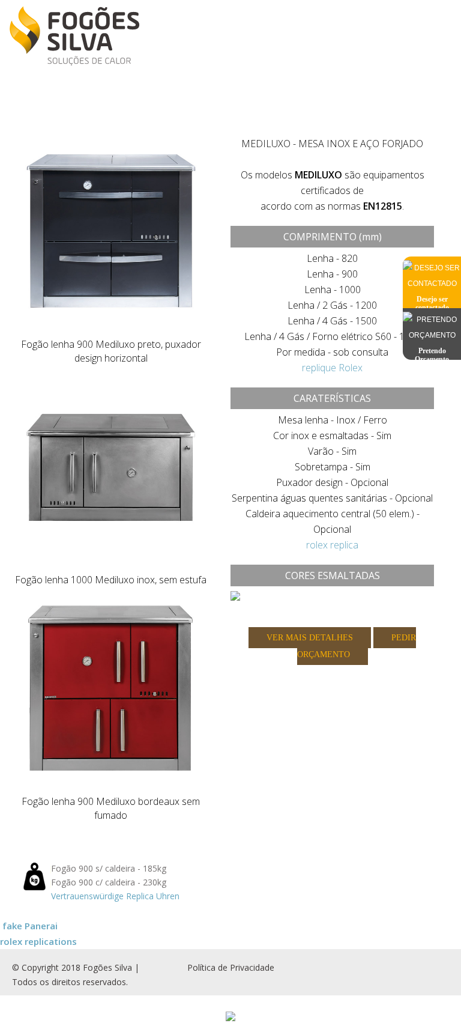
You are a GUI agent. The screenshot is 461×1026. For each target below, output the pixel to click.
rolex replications (38, 941)
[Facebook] (410, 962)
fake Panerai (30, 926)
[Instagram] (422, 962)
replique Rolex (332, 367)
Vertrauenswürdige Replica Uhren (115, 896)
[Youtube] (446, 962)
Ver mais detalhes (310, 637)
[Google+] (434, 962)
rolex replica (332, 544)
